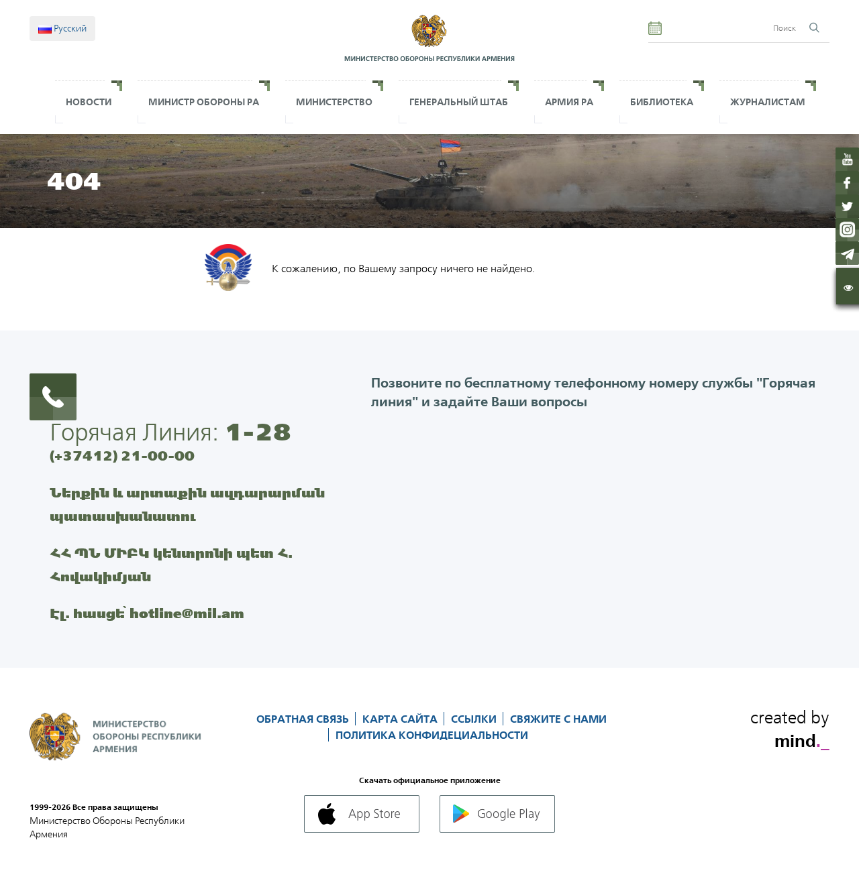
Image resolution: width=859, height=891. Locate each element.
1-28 (257, 431)
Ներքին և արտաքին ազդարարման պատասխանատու (187, 504)
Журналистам (767, 102)
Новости (88, 102)
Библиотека (661, 102)
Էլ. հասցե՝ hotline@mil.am (147, 613)
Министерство (334, 102)
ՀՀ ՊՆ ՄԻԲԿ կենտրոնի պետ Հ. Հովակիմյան (171, 564)
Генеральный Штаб (458, 102)
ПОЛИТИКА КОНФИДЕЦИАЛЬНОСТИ (432, 734)
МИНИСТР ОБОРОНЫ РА (203, 102)
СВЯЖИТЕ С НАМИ (558, 718)
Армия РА (569, 102)
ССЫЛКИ (475, 718)
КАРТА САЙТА (401, 718)
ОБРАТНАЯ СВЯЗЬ (304, 718)
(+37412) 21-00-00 (122, 455)
